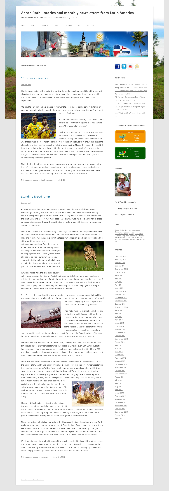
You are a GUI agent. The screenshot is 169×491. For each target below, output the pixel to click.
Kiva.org (131, 234)
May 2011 (118, 386)
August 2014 (120, 272)
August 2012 (120, 342)
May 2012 (118, 348)
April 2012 (119, 351)
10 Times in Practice (34, 78)
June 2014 (118, 278)
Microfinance (132, 236)
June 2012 (118, 345)
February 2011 (120, 396)
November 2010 (121, 405)
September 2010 (121, 412)
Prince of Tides (129, 237)
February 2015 (120, 259)
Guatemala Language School (124, 232)
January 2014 (120, 294)
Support (90, 25)
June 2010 (118, 418)
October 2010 (120, 409)
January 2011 (120, 399)
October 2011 (120, 370)
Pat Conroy (141, 236)
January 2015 (120, 262)
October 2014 (120, 266)
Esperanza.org (136, 230)
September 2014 (121, 269)
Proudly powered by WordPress (32, 480)
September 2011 (121, 374)
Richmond (138, 237)
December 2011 (121, 364)
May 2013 (118, 316)
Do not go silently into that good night (130, 106)
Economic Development (123, 230)
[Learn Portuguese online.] (130, 158)
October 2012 (120, 335)
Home (23, 25)
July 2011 (118, 380)
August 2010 (120, 415)
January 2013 (120, 329)
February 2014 (120, 291)
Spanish (68, 25)
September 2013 (121, 307)
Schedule (45, 25)
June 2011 (118, 383)
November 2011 (121, 367)
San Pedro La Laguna (122, 239)
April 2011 (119, 389)
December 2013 (121, 297)
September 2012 (121, 339)
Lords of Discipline (121, 236)
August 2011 (120, 377)
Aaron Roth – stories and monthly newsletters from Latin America (77, 12)
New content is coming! (124, 84)
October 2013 (120, 304)
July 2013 (118, 310)
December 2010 (121, 402)
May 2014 (118, 281)
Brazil (43, 180)
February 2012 (120, 358)
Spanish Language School (138, 239)
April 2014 (119, 285)
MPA (79, 25)
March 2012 (119, 355)
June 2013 (118, 313)
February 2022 (120, 256)
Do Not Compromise (123, 103)
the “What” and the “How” (125, 113)
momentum (50, 180)
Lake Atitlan (139, 234)
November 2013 (121, 301)
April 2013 (119, 320)
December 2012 (121, 332)
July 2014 (118, 275)
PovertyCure (119, 237)
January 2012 (120, 361)
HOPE (57, 25)
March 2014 (119, 288)
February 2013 (120, 326)
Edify (33, 25)
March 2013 (119, 323)
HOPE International (121, 234)
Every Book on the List (123, 87)
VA (116, 241)
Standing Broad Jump (35, 196)
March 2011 (119, 393)
